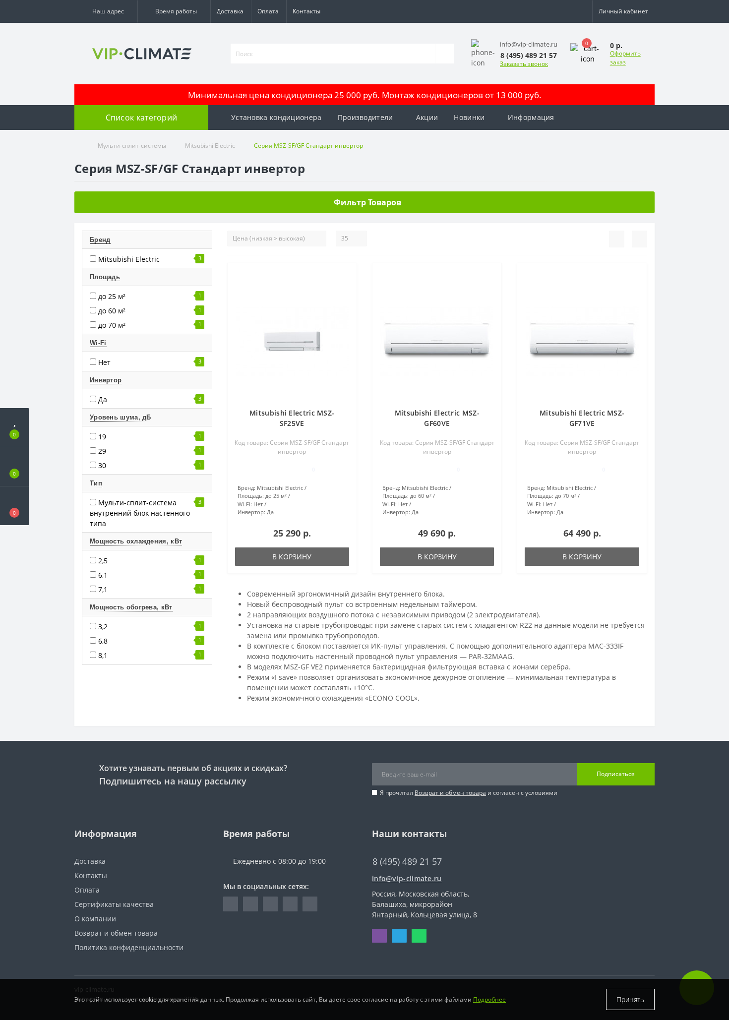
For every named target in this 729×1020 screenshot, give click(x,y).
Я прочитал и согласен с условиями (468, 792)
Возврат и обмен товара (450, 792)
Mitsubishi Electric (210, 145)
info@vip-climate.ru (407, 878)
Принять (630, 999)
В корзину (291, 556)
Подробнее (489, 999)
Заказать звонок (524, 64)
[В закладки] (345, 276)
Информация (531, 117)
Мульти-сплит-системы (132, 145)
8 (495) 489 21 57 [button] (407, 861)
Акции (427, 117)
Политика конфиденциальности (128, 947)
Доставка (230, 11)
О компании (95, 918)
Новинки (469, 117)
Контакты (306, 11)
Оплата (268, 11)
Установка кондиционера (276, 117)
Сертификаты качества (114, 904)
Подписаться (616, 774)
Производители (365, 117)
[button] (105, 11)
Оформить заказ (625, 57)
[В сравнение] (345, 290)
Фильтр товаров (367, 202)
